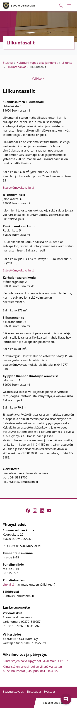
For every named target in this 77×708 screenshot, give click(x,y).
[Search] (61, 5)
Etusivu (8, 63)
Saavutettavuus (13, 692)
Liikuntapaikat (16, 67)
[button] (66, 699)
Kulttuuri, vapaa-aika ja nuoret (37, 63)
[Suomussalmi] (19, 5)
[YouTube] (49, 510)
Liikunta (67, 63)
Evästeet (49, 692)
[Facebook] (28, 510)
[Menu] (69, 5)
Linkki (7, 584)
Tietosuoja (34, 692)
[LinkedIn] (42, 510)
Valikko (37, 78)
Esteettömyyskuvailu (17, 188)
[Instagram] (35, 510)
